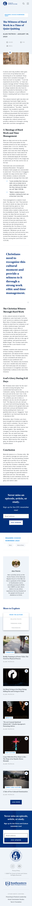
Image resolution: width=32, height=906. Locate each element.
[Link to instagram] (12, 866)
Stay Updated (16, 522)
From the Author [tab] (16, 615)
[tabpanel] (16, 720)
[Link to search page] (23, 3)
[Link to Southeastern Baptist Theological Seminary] (16, 885)
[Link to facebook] (19, 866)
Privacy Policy (16, 870)
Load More (16, 802)
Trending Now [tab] (15, 623)
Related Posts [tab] (16, 619)
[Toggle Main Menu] (28, 3)
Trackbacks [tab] (16, 628)
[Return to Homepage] (16, 856)
